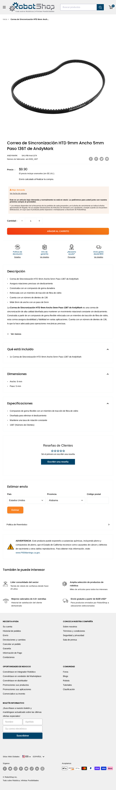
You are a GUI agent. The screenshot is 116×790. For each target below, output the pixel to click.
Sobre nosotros (70, 626)
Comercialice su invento (14, 693)
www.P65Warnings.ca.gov (28, 552)
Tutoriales (67, 685)
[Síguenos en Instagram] (16, 769)
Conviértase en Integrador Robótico (19, 672)
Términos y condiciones (74, 631)
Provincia (51, 494)
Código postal (94, 494)
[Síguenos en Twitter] (10, 769)
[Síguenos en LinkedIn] (37, 769)
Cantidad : (12, 221)
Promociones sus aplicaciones (17, 689)
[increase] (39, 221)
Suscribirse (23, 735)
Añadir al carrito (58, 231)
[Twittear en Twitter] (102, 159)
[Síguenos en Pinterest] (21, 769)
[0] (111, 7)
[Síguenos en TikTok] (32, 769)
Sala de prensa (70, 639)
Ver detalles (44, 257)
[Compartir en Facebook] (91, 159)
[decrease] (22, 221)
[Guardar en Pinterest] (96, 159)
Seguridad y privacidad (73, 635)
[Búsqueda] (100, 7)
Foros (65, 672)
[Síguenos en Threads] (42, 769)
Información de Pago (12, 653)
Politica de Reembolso (17, 524)
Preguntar (71, 257)
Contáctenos (9, 657)
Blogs (65, 676)
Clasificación (69, 689)
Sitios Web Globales (11, 757)
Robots (66, 680)
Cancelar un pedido (12, 644)
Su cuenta (7, 626)
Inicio (5, 19)
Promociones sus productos (16, 685)
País (9, 494)
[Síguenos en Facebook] (5, 769)
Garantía (7, 648)
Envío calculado (26, 179)
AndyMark (12, 155)
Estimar (15, 510)
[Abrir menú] (4, 7)
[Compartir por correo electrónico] (107, 159)
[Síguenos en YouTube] (26, 769)
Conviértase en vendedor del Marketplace (22, 676)
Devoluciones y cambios (14, 639)
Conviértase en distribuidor (15, 680)
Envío (5, 635)
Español (38, 757)
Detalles (17, 257)
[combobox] (78, 7)
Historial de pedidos (12, 631)
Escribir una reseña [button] (58, 462)
